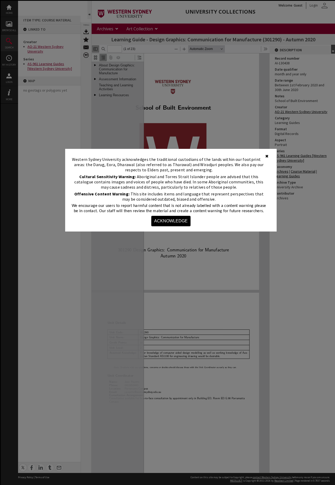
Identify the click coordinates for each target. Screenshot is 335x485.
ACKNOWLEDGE (171, 221)
